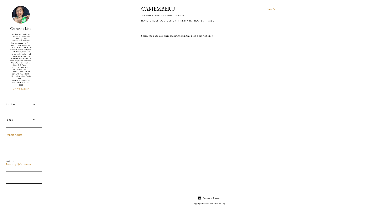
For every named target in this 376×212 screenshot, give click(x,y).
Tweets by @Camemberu (19, 164)
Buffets (172, 20)
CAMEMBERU (158, 8)
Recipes (199, 20)
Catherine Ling (20, 28)
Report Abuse (14, 135)
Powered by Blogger (211, 198)
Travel (209, 20)
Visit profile (21, 89)
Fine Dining (185, 20)
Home (144, 20)
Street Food (157, 20)
